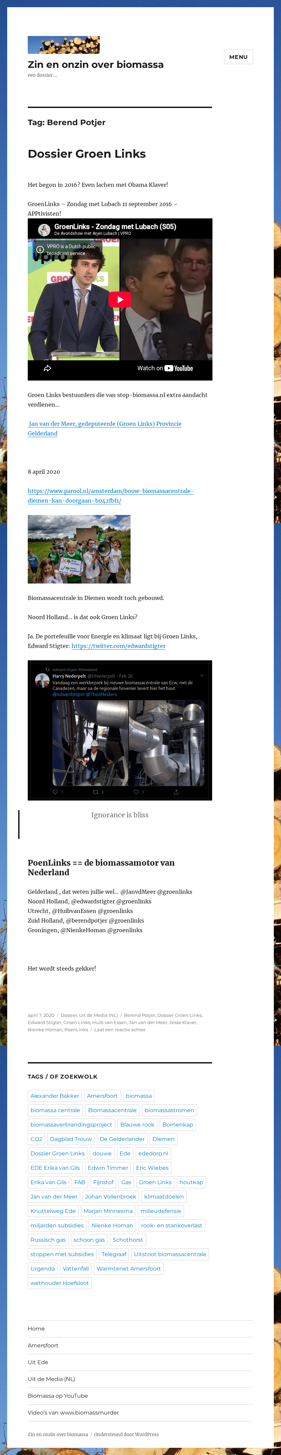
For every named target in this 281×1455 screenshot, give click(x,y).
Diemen (163, 1139)
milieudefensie (160, 1211)
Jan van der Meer (148, 1022)
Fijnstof (103, 1182)
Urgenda (42, 1268)
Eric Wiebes (152, 1168)
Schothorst (128, 1240)
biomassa (139, 1096)
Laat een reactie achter (120, 1029)
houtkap (191, 1182)
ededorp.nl (153, 1153)
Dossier (69, 1015)
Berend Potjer (139, 1015)
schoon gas (89, 1240)
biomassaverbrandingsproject (71, 1124)
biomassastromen (169, 1110)
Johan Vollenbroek (110, 1196)
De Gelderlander (122, 1139)
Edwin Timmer (108, 1168)
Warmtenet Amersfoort (129, 1268)
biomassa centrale (55, 1110)
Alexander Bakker (54, 1096)
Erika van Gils (48, 1182)
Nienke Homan (45, 1029)
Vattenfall (76, 1268)
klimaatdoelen (164, 1196)
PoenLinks (76, 1029)
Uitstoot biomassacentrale (170, 1254)
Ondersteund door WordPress (126, 1435)
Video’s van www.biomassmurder (73, 1412)
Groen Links (76, 1022)
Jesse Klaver (182, 1022)
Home (36, 1328)
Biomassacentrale (112, 1110)
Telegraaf (114, 1254)
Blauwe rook (137, 1124)
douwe (102, 1153)
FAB (79, 1182)
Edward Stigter (44, 1022)
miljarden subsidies (57, 1225)
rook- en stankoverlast (172, 1225)
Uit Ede (38, 1362)
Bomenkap (177, 1124)
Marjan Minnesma (108, 1211)
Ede (125, 1153)
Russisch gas (48, 1240)
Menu (238, 57)
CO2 (36, 1139)
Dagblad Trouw (71, 1139)
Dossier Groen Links (87, 153)
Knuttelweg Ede (53, 1211)
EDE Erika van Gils (55, 1168)
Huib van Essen (109, 1022)
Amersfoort (102, 1096)
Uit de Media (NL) (98, 1015)
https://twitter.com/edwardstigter (119, 645)
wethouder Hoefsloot (59, 1283)
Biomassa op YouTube (58, 1396)
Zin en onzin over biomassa (96, 64)
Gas (126, 1182)
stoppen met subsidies (62, 1254)
